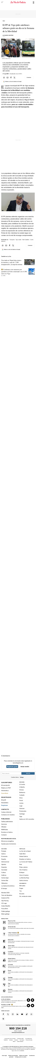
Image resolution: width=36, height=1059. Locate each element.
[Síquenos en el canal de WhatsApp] (31, 1014)
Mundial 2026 (5, 892)
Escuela (21, 893)
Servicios (4, 824)
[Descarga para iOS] (28, 1000)
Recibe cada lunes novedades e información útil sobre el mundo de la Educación (21, 941)
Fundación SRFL (20, 1038)
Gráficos (3, 875)
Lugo (20, 805)
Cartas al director (6, 812)
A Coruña (22, 784)
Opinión (3, 864)
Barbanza (22, 792)
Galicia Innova (23, 880)
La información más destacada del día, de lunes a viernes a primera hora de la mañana (20, 922)
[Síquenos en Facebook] (3, 1014)
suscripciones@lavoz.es (18, 1032)
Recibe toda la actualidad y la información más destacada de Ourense (20, 991)
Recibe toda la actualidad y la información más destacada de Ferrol (20, 972)
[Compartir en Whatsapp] (4, 77)
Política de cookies (23, 1055)
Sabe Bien (22, 854)
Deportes (4, 867)
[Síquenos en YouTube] (22, 1014)
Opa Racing (4, 900)
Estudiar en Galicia (25, 859)
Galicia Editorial (20, 1041)
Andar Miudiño (5, 906)
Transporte (12, 239)
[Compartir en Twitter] (14, 77)
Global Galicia (23, 856)
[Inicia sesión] (33, 2)
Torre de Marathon (6, 895)
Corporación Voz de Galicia (9, 1038)
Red (20, 864)
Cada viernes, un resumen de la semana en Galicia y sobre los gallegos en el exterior (20, 960)
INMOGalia (4, 829)
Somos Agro (5, 877)
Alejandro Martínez (8, 35)
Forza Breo (4, 908)
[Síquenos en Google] (3, 1019)
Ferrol (21, 800)
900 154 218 (18, 1028)
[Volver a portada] (18, 2)
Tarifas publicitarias (7, 821)
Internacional (5, 862)
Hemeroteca (5, 790)
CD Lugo (4, 903)
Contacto (4, 835)
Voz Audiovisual (28, 1038)
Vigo (20, 816)
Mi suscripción (5, 785)
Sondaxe (11, 1039)
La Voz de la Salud (25, 851)
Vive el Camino (23, 875)
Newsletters (4, 802)
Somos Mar (4, 880)
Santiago (22, 814)
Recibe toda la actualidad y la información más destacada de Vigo (20, 985)
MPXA (14, 1041)
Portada (3, 851)
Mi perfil (3, 800)
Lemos (21, 803)
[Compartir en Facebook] (11, 77)
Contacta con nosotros (8, 814)
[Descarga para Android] (32, 1000)
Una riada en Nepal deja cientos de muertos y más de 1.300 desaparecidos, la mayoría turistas (11, 262)
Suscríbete (4, 793)
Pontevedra (22, 811)
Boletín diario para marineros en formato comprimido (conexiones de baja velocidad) (18, 953)
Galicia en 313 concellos (26, 819)
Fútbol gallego (5, 911)
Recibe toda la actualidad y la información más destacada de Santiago (20, 979)
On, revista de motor (25, 896)
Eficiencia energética (7, 841)
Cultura (3, 872)
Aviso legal (4, 1055)
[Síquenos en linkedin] (17, 1014)
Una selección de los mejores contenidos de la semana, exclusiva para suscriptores (19, 934)
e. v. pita (3, 275)
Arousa (21, 789)
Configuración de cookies (20, 1056)
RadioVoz (6, 1039)
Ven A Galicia (23, 870)
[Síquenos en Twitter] (8, 1014)
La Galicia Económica (7, 885)
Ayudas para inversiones (8, 844)
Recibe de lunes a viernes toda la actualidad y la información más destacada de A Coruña (20, 966)
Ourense (21, 808)
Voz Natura (22, 1039)
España (3, 859)
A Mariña (22, 787)
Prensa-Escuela (29, 1039)
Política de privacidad (13, 1055)
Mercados (22, 885)
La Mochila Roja (24, 877)
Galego (22, 777)
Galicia (3, 854)
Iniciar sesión (25, 766)
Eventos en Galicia (6, 832)
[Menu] (2, 2)
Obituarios (4, 883)
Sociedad (4, 870)
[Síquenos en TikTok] (27, 1014)
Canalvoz (16, 1039)
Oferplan (3, 827)
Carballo (21, 795)
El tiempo (4, 888)
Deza (21, 797)
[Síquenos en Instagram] (13, 1014)
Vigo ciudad (18, 239)
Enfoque (21, 872)
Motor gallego (5, 914)
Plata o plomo (23, 867)
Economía (4, 856)
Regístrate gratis (12, 766)
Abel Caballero (25, 239)
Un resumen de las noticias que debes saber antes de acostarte (21, 927)
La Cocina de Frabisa (25, 862)
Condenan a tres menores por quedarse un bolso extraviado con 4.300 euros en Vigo (14, 271)
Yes (20, 891)
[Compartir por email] (7, 77)
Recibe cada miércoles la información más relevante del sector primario (20, 947)
